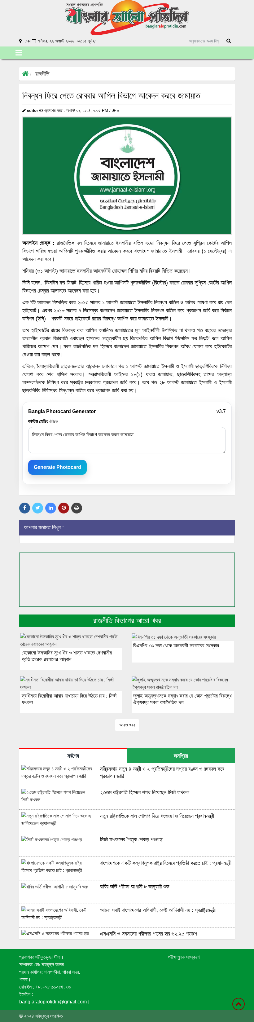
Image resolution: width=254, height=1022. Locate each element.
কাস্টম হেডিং (43, 421)
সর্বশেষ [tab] (73, 756)
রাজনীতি (42, 74)
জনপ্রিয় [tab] (181, 756)
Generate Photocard (57, 467)
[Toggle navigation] (18, 53)
